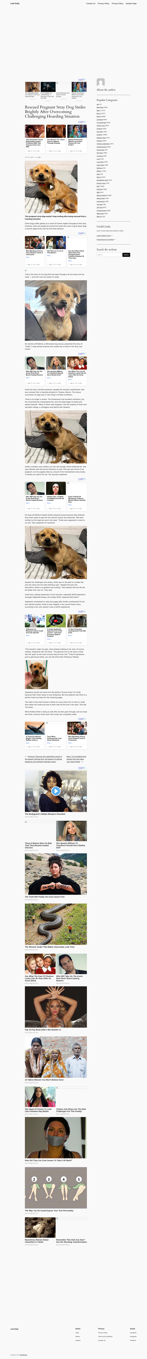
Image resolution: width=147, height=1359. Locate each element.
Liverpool (100, 156)
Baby (98, 110)
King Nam (100, 153)
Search (126, 255)
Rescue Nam (101, 198)
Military (99, 171)
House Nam (100, 150)
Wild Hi (99, 216)
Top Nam (100, 204)
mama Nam (100, 165)
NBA (98, 192)
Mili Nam (99, 168)
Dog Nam (100, 131)
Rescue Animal (101, 195)
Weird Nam (100, 213)
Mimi (98, 174)
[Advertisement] (74, 23)
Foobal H (99, 141)
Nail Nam (100, 189)
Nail (98, 186)
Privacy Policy (103, 3)
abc (98, 104)
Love (98, 159)
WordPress (23, 1355)
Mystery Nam (101, 183)
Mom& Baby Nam (102, 180)
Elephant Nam (101, 138)
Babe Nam (100, 107)
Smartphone (101, 201)
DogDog (99, 134)
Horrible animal (101, 147)
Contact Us (90, 3)
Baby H (99, 113)
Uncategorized (101, 210)
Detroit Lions (101, 125)
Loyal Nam (100, 162)
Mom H (99, 177)
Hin (39, 157)
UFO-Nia (99, 207)
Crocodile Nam (101, 122)
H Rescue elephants (103, 144)
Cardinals (100, 119)
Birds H (99, 116)
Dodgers (99, 128)
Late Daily (15, 3)
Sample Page (131, 3)
